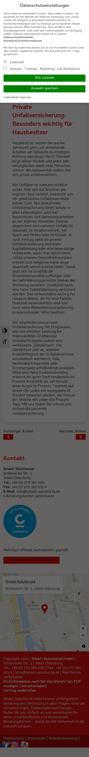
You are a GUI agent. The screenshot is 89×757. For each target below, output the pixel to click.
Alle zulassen (44, 78)
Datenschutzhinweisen (18, 37)
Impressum (25, 97)
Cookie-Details (11, 97)
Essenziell (16, 62)
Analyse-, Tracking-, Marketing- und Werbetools (44, 69)
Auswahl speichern (44, 88)
